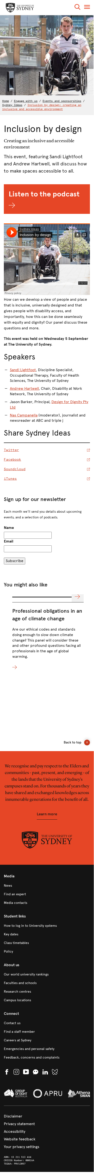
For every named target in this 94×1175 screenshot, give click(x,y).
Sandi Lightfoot (23, 370)
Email (8, 541)
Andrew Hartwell (24, 388)
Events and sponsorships (62, 101)
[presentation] (48, 633)
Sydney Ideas (12, 105)
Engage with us (26, 101)
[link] (47, 886)
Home (5, 101)
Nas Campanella (24, 415)
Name (9, 527)
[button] (77, 7)
